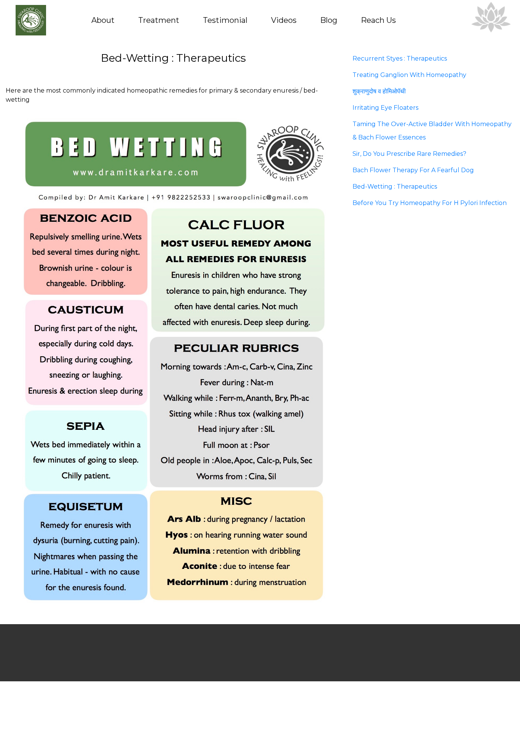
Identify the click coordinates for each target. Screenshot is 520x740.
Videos (284, 20)
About (103, 20)
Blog (328, 20)
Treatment (158, 20)
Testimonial (225, 20)
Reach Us (378, 20)
